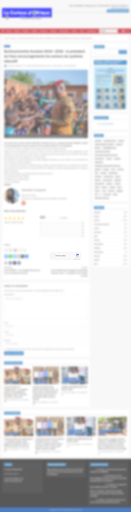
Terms (78, 259)
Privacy (75, 259)
